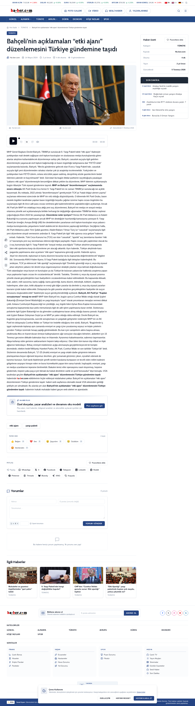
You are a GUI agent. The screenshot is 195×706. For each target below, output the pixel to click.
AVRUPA (51, 19)
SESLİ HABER (115, 11)
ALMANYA (25, 19)
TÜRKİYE (40, 19)
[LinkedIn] (185, 613)
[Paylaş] (6, 252)
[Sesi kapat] (38, 142)
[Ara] (178, 11)
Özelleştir (105, 698)
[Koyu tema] (186, 3)
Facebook (51, 470)
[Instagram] (174, 613)
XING (58, 476)
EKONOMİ (77, 19)
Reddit (96, 470)
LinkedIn (82, 470)
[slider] (62, 138)
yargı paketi (31, 426)
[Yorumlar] (6, 246)
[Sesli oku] (6, 259)
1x (27, 142)
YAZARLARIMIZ (140, 11)
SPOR (106, 19)
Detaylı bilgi (141, 692)
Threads (30, 476)
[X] (168, 613)
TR (169, 2)
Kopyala (71, 476)
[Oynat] (13, 141)
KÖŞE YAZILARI (92, 19)
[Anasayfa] (21, 11)
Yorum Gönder (94, 523)
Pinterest (15, 476)
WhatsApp (26, 470)
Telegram (67, 470)
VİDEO (95, 11)
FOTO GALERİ (75, 11)
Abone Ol (131, 613)
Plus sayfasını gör (94, 406)
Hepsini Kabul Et (144, 698)
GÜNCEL (13, 19)
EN (175, 2)
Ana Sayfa (13, 28)
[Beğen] (6, 239)
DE (182, 2)
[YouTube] (180, 613)
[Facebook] (162, 613)
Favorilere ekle (98, 463)
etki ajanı (14, 426)
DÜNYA (65, 19)
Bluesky (45, 476)
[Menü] (185, 11)
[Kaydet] (6, 265)
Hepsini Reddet (123, 698)
